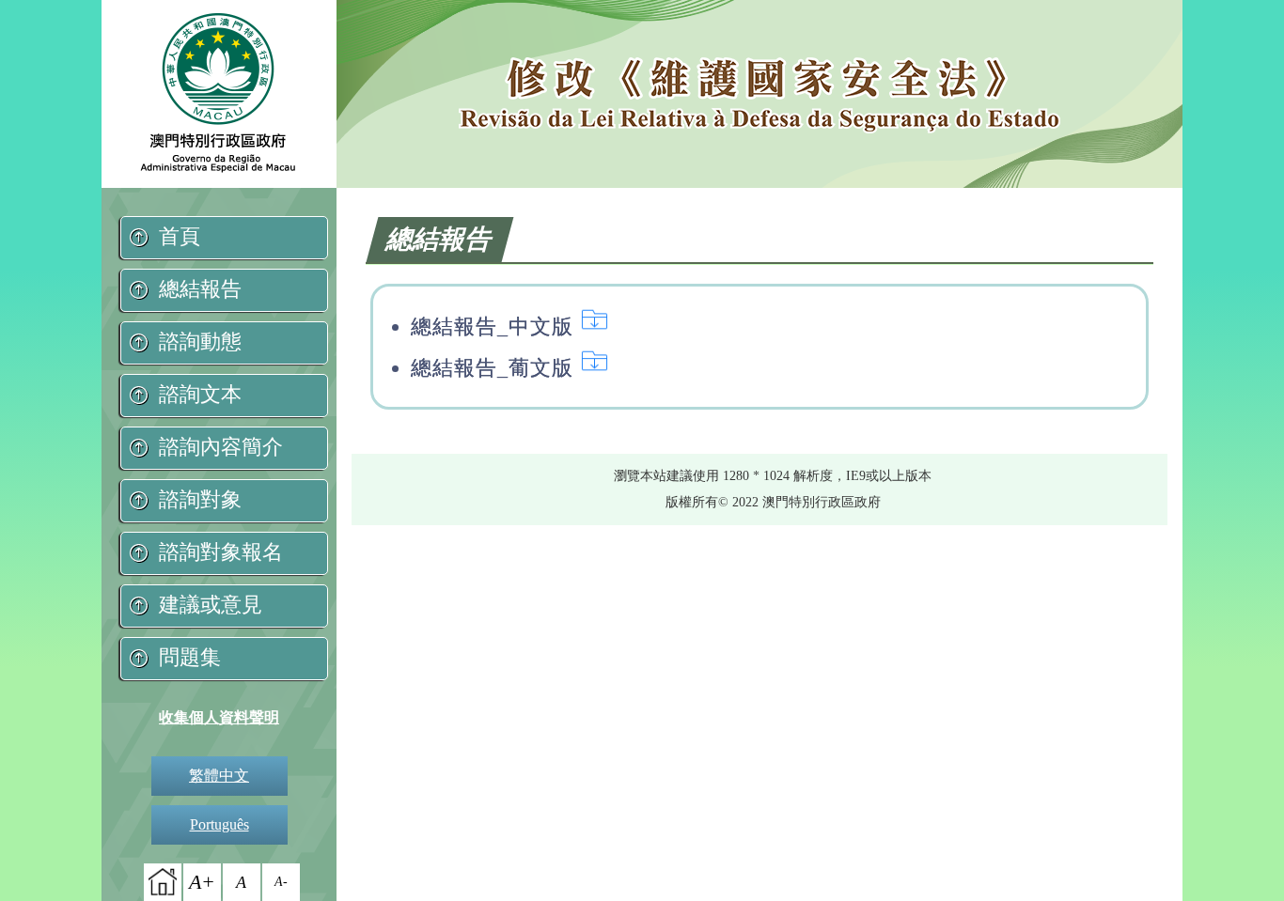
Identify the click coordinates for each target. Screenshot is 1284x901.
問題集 (190, 657)
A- (281, 882)
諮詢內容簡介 (221, 446)
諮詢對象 (200, 499)
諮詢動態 (200, 341)
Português (219, 824)
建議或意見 (210, 604)
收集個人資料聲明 (219, 717)
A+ (202, 881)
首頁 (179, 236)
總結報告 (200, 289)
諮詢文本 (200, 394)
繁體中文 (219, 776)
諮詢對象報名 (221, 552)
